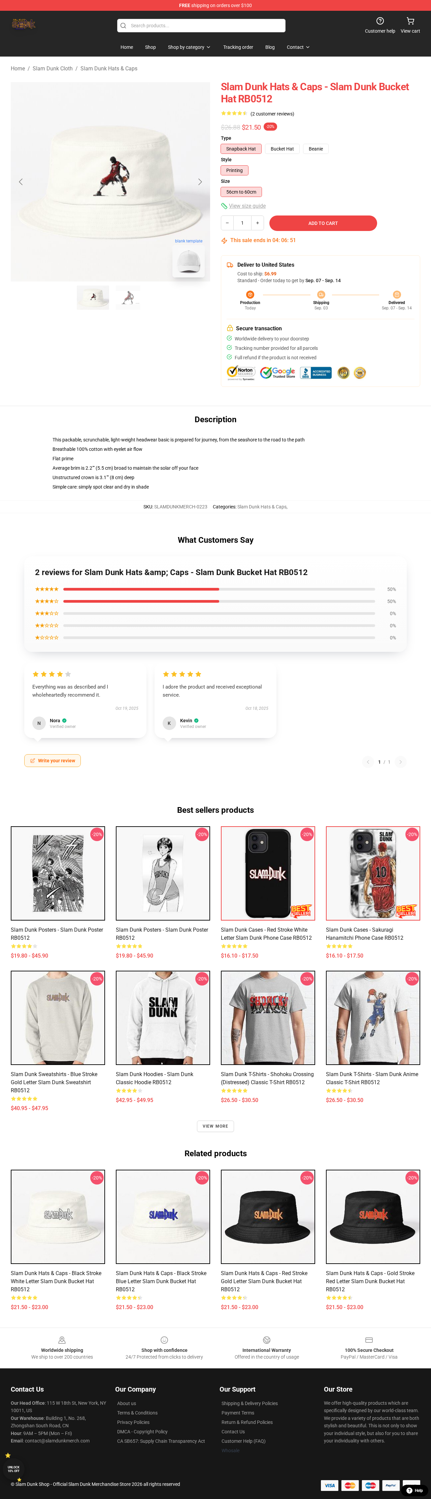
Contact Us (233, 1431)
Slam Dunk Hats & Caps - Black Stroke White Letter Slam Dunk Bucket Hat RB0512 (56, 1281)
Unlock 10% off (14, 1469)
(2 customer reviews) (272, 113)
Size (225, 181)
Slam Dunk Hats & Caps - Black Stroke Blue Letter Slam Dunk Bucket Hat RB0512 (161, 1281)
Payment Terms (238, 1412)
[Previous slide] (21, 182)
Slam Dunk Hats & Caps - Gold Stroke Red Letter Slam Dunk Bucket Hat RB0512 (370, 1281)
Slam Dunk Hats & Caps (108, 68)
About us (126, 1403)
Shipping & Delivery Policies (250, 1403)
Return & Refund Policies (247, 1422)
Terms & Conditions (137, 1412)
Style (226, 159)
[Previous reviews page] (368, 762)
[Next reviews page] (401, 762)
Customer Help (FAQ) (244, 1441)
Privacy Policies (133, 1422)
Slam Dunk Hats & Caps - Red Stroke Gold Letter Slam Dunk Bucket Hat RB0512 (264, 1281)
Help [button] (419, 1490)
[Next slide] (200, 182)
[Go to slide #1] (93, 298)
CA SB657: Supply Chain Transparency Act (161, 1441)
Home (18, 68)
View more (216, 1126)
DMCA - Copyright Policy (142, 1431)
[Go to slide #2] (128, 298)
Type (226, 138)
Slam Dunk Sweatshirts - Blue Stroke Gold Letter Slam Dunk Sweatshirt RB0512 (54, 1082)
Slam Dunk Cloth (53, 68)
